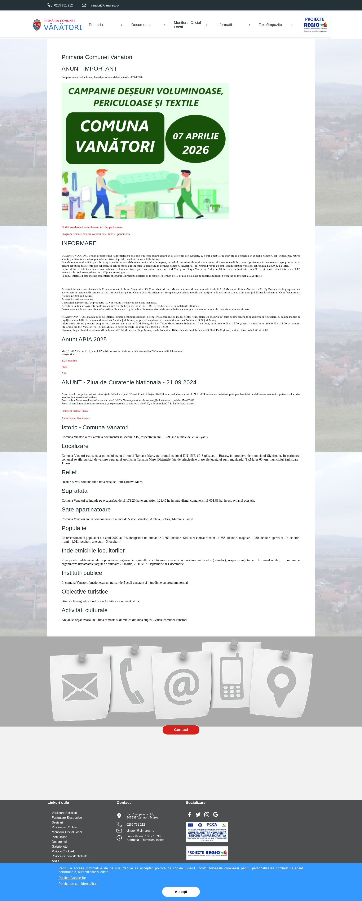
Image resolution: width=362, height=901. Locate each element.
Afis (64, 373)
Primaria (96, 25)
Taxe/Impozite (270, 25)
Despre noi (59, 841)
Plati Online (59, 837)
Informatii (224, 25)
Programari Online (64, 827)
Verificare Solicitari (64, 813)
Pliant (64, 366)
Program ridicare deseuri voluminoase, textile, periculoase (96, 234)
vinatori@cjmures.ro (105, 5)
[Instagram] (207, 817)
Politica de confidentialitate (70, 856)
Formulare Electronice (67, 817)
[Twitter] (198, 817)
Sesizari (57, 822)
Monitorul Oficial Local (67, 832)
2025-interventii (69, 360)
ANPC (56, 861)
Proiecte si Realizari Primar (75, 410)
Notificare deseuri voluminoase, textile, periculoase (92, 227)
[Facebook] (189, 817)
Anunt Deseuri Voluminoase (76, 418)
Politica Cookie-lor (64, 851)
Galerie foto (59, 846)
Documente (141, 25)
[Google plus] (215, 817)
